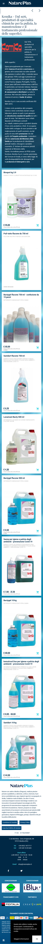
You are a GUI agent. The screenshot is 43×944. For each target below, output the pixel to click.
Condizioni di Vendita (10, 822)
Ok (37, 939)
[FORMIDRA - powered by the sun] (32, 10)
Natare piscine (20, 3)
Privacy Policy (25, 822)
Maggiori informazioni (21, 939)
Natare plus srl (21, 786)
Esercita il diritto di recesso (12, 828)
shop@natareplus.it (25, 864)
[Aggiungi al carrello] (37, 225)
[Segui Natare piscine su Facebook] (8, 870)
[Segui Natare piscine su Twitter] (21, 870)
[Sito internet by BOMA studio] (3, 940)
